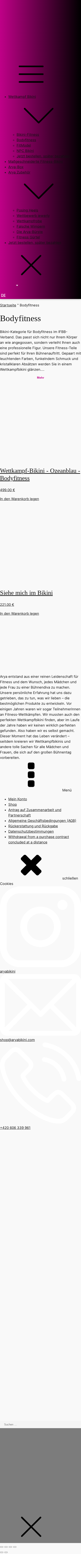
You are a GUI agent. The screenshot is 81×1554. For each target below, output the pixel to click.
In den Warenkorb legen (19, 499)
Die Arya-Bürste (30, 232)
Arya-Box (15, 167)
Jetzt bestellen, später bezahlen (43, 156)
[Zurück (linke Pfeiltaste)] (1, 1552)
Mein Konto (17, 799)
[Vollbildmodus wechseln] (6, 1547)
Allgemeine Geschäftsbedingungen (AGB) (42, 821)
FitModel (24, 145)
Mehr (40, 377)
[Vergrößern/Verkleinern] (1, 1547)
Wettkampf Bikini (22, 97)
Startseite (8, 305)
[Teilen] (10, 1547)
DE (3, 295)
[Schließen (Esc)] (14, 1547)
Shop (12, 804)
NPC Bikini (25, 151)
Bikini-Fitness (28, 134)
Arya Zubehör (19, 172)
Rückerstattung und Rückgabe (33, 826)
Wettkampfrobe (29, 221)
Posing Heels (27, 210)
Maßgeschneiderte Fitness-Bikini (35, 161)
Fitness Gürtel (28, 237)
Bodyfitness (26, 140)
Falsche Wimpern (31, 226)
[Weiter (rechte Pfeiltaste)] (6, 1552)
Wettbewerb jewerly (33, 216)
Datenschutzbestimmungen (31, 831)
